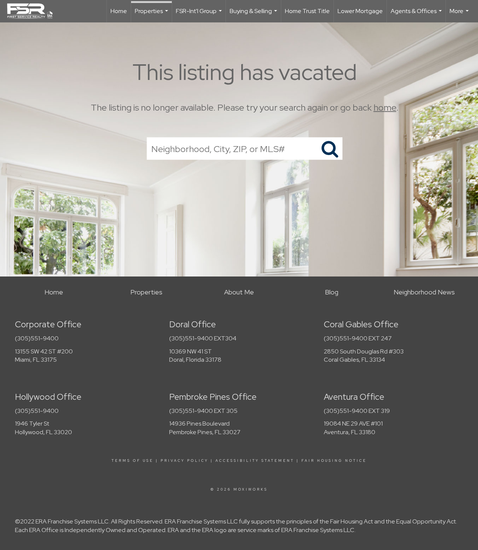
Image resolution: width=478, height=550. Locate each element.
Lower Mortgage (360, 11)
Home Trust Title (307, 11)
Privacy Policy (184, 460)
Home (119, 11)
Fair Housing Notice (334, 460)
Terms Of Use (132, 460)
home (384, 107)
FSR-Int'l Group (200, 14)
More (460, 14)
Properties (152, 14)
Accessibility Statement (254, 460)
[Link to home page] (34, 11)
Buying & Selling (254, 14)
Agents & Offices (417, 14)
